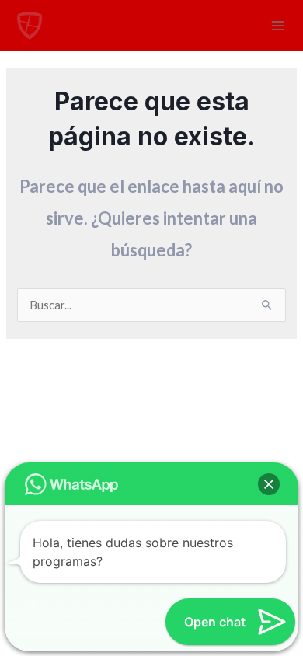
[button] (269, 484)
